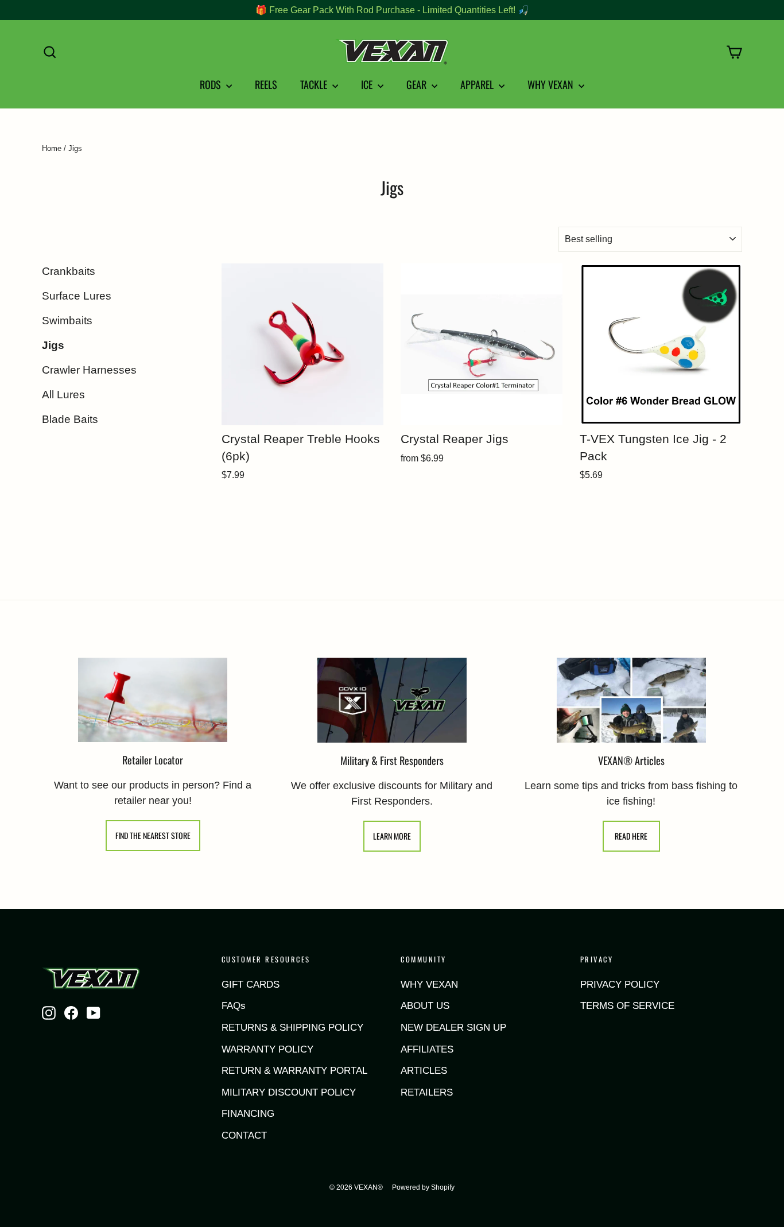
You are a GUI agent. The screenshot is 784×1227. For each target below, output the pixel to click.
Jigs (53, 345)
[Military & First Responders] (392, 700)
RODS (211, 84)
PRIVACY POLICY (619, 984)
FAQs (234, 1005)
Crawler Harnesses (89, 370)
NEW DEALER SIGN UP (453, 1027)
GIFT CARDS (251, 984)
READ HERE (631, 836)
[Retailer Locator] (152, 700)
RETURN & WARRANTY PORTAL (294, 1070)
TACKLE (314, 84)
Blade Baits (70, 419)
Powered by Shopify (423, 1187)
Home (51, 148)
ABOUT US (425, 1005)
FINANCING (248, 1113)
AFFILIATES (427, 1049)
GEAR (417, 84)
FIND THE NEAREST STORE (153, 835)
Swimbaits (67, 320)
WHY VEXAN (551, 84)
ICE (368, 84)
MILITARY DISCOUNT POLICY (289, 1092)
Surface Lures (76, 296)
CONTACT (244, 1135)
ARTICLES (424, 1070)
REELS (266, 84)
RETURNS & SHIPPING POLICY (292, 1027)
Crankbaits (68, 271)
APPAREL (478, 84)
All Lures (63, 395)
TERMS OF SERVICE (627, 1005)
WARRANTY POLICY (267, 1049)
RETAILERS (427, 1092)
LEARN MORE (392, 836)
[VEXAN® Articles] (631, 700)
